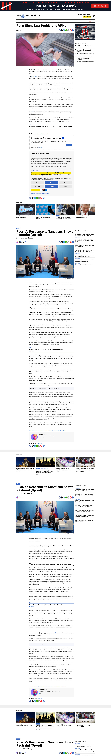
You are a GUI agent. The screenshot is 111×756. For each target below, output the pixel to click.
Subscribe (69, 144)
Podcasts (53, 20)
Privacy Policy (41, 147)
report (32, 111)
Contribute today (87, 16)
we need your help (35, 170)
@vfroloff (42, 437)
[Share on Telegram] (64, 30)
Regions (31, 20)
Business (36, 20)
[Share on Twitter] (62, 30)
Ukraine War (25, 20)
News (20, 20)
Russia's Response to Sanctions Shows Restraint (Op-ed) (44, 233)
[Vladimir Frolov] (17, 242)
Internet (46, 133)
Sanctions (40, 443)
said (68, 88)
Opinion (41, 20)
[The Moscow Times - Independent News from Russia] (28, 15)
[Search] (94, 21)
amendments (34, 76)
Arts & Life (46, 20)
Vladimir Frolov (23, 241)
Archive (58, 20)
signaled (56, 376)
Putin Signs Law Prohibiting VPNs (41, 26)
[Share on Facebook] (60, 30)
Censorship (40, 133)
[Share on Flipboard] (71, 30)
